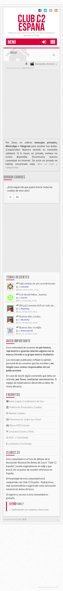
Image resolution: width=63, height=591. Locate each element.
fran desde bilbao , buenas (33, 294)
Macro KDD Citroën (19, 425)
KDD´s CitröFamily (18, 437)
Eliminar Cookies (17, 413)
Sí (10, 197)
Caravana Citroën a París (21, 431)
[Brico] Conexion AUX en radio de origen (40, 305)
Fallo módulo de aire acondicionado (37, 283)
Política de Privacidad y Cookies (25, 407)
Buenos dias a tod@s (30, 327)
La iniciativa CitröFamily (19, 443)
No (17, 197)
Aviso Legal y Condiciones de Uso (26, 401)
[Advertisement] (31, 105)
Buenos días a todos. (30, 316)
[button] (44, 42)
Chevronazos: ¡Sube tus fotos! (25, 419)
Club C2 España (31, 23)
